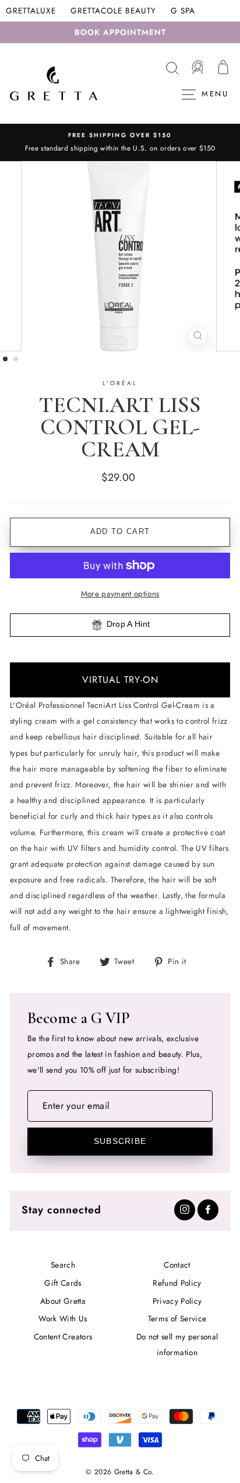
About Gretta (63, 1301)
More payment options (120, 593)
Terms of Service (177, 1318)
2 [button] (16, 359)
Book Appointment (120, 32)
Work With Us (62, 1318)
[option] (120, 142)
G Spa (183, 10)
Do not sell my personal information (177, 1344)
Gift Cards (62, 1283)
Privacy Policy (177, 1301)
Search (63, 1265)
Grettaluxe (31, 10)
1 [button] (6, 359)
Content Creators (63, 1336)
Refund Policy (177, 1283)
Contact (177, 1265)
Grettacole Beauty (113, 10)
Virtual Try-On (120, 679)
